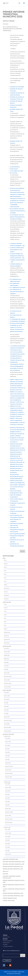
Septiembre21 (7, 632)
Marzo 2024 (7, 745)
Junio (5, 577)
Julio (5, 581)
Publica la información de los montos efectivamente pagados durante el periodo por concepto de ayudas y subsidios (17, 431)
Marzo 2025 (7, 790)
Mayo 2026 (7, 843)
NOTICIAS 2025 (7, 782)
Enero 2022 (6, 648)
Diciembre (6, 598)
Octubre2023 (7, 723)
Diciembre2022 (7, 686)
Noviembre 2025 (8, 819)
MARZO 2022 (6, 655)
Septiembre (6, 588)
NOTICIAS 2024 (7, 736)
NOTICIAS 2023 (7, 690)
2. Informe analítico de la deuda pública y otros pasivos (17, 249)
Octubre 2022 (7, 679)
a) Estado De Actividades (17, 86)
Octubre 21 (6, 635)
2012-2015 (5, 873)
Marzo (5, 567)
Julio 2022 (6, 669)
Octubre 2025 (8, 815)
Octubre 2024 (8, 769)
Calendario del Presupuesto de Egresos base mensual (17, 529)
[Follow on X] (7, 965)
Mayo (5, 574)
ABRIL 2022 (6, 658)
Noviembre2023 (7, 727)
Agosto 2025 (7, 808)
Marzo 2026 (7, 836)
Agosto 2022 (6, 672)
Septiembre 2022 (8, 676)
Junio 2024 (7, 755)
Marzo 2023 (6, 699)
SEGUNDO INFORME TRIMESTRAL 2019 (13, 864)
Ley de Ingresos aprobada (17, 533)
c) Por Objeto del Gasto (16, 171)
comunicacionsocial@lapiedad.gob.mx (12, 950)
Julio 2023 (6, 713)
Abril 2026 (7, 840)
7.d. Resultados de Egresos (17, 321)
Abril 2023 (6, 702)
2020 (4, 558)
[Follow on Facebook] (4, 965)
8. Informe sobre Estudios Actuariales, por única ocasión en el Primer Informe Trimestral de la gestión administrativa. (17, 327)
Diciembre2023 (7, 731)
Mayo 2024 (7, 752)
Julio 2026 (7, 850)
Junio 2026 (7, 847)
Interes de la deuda (15, 491)
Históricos (5, 871)
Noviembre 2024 (8, 773)
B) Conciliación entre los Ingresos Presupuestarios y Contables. (17, 210)
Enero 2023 (6, 692)
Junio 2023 (6, 709)
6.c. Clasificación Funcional (17, 287)
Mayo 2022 (6, 662)
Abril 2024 (7, 748)
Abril (5, 570)
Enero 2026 (7, 829)
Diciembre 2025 (8, 822)
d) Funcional (13, 173)
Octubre (6, 591)
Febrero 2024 (8, 741)
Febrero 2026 (8, 833)
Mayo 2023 (6, 706)
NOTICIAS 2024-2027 (8, 734)
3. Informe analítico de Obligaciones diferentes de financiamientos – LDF (17, 256)
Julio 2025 (7, 805)
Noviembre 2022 (7, 683)
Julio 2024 (7, 759)
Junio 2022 (6, 665)
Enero (5, 560)
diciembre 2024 (8, 776)
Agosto (5, 584)
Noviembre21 (7, 639)
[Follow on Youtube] (10, 965)
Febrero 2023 (7, 695)
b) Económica (14, 169)
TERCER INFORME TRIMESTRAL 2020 (13, 893)
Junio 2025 (7, 801)
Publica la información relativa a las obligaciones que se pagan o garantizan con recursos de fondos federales (17, 484)
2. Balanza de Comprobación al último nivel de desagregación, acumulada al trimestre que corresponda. (17, 366)
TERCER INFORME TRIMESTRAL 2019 (13, 869)
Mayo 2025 (7, 798)
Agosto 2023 (6, 716)
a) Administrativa (15, 167)
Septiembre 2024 (9, 766)
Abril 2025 (7, 794)
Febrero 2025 (8, 787)
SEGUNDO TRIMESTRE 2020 (10, 859)
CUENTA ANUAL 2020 (9, 900)
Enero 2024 (7, 738)
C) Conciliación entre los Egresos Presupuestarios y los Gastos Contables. (17, 217)
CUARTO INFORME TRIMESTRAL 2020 (13, 895)
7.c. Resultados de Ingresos (17, 319)
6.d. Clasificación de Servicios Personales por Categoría (17, 291)
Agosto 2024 (8, 762)
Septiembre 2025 (9, 812)
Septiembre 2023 (8, 720)
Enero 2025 (7, 783)
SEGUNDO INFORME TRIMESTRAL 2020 (13, 861)
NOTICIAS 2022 (7, 646)
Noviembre (6, 595)
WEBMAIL (7, 960)
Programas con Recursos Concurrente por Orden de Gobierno (17, 440)
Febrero (6, 563)
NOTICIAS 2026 (7, 827)
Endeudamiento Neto (16, 493)
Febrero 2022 (7, 651)
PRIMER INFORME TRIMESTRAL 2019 (13, 866)
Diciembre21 (6, 642)
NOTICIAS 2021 (7, 602)
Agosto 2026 (8, 854)
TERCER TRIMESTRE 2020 (10, 898)
